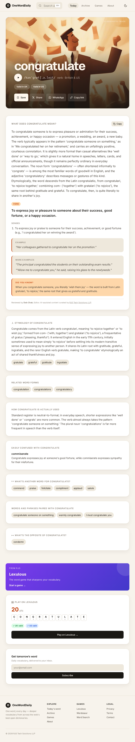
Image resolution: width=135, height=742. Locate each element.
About (110, 5)
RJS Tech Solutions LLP (80, 302)
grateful (32, 362)
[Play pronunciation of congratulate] (18, 77)
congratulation (21, 389)
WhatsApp (58, 97)
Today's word (53, 709)
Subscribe (67, 675)
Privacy (110, 709)
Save (23, 97)
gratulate (18, 362)
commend (19, 488)
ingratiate (62, 362)
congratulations (42, 389)
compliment (62, 488)
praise (33, 488)
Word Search (83, 717)
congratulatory (64, 389)
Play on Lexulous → (67, 634)
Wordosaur (82, 713)
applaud (78, 488)
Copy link (79, 97)
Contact (110, 717)
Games (98, 5)
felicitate (46, 488)
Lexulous (81, 709)
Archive (85, 5)
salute (91, 488)
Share (39, 97)
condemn (19, 541)
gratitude (47, 362)
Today (73, 5)
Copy (119, 123)
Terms (110, 713)
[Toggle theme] (125, 5)
